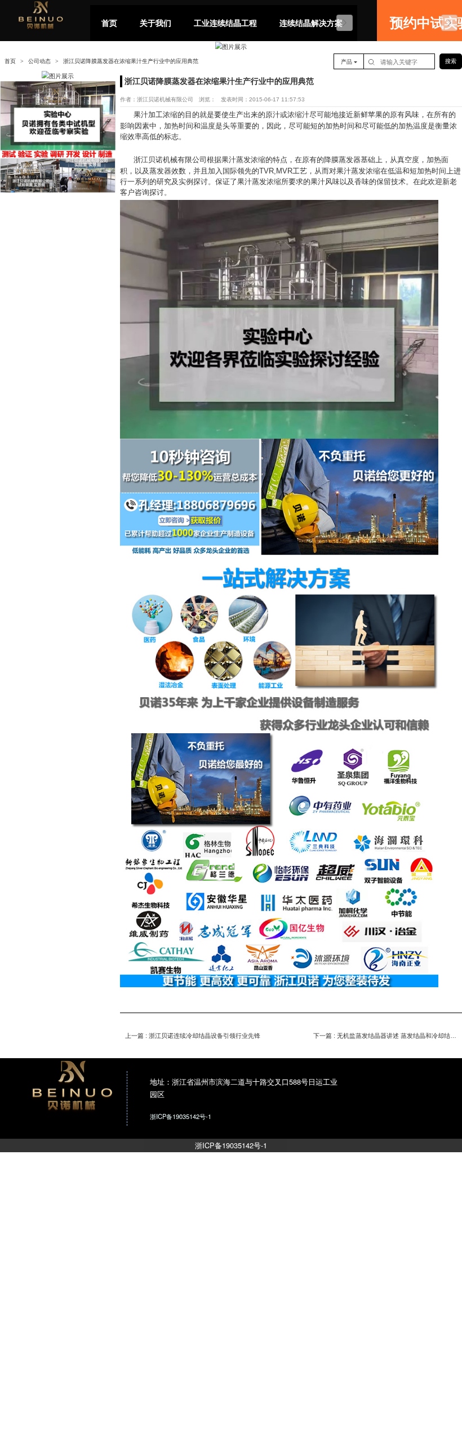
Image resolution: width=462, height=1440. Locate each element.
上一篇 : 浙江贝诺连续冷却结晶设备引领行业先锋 (192, 1035)
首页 (10, 61)
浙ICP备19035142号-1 (231, 1145)
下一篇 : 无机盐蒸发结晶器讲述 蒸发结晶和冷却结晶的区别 (385, 1035)
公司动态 (39, 61)
